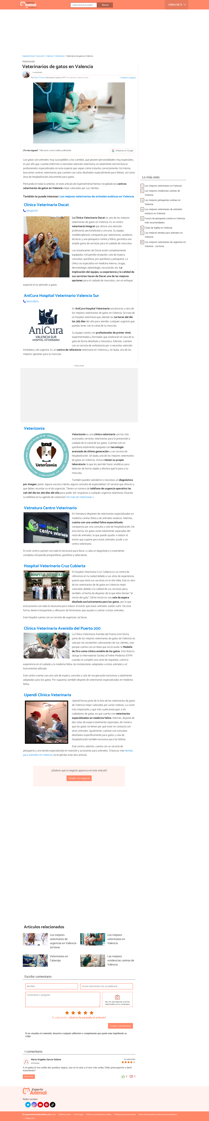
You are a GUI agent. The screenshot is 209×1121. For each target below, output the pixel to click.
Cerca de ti (40, 56)
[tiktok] (52, 1104)
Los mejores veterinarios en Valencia (163, 186)
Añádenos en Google (124, 150)
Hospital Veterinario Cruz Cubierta (54, 566)
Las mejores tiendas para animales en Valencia (164, 235)
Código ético (30, 1118)
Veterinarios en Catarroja (59, 958)
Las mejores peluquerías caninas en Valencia (162, 202)
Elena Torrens (39, 77)
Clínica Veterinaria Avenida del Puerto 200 (62, 628)
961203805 (32, 301)
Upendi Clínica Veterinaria (47, 695)
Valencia (49, 56)
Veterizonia (34, 428)
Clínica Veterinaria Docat (46, 204)
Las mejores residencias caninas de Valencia (162, 193)
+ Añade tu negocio (128, 78)
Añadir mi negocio (79, 778)
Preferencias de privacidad (125, 1114)
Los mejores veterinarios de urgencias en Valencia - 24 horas (165, 244)
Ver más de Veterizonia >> (80, 497)
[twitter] (28, 1104)
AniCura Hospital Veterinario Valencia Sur (61, 295)
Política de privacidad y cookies (98, 1114)
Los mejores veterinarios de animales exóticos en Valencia (97, 196)
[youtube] (40, 1104)
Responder (29, 1076)
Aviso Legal (78, 1114)
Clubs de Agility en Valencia (158, 228)
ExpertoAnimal (28, 56)
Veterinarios (59, 56)
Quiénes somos (65, 1114)
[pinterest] (46, 1104)
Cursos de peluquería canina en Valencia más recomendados (165, 220)
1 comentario (37, 72)
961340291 (32, 211)
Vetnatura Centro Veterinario (50, 508)
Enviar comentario (120, 1026)
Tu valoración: (59, 1017)
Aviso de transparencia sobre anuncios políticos (158, 1114)
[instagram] (34, 1104)
